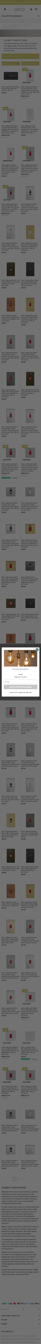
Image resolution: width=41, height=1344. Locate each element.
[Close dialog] (37, 649)
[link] (20, 658)
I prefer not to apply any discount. (20, 692)
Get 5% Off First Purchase (20, 687)
